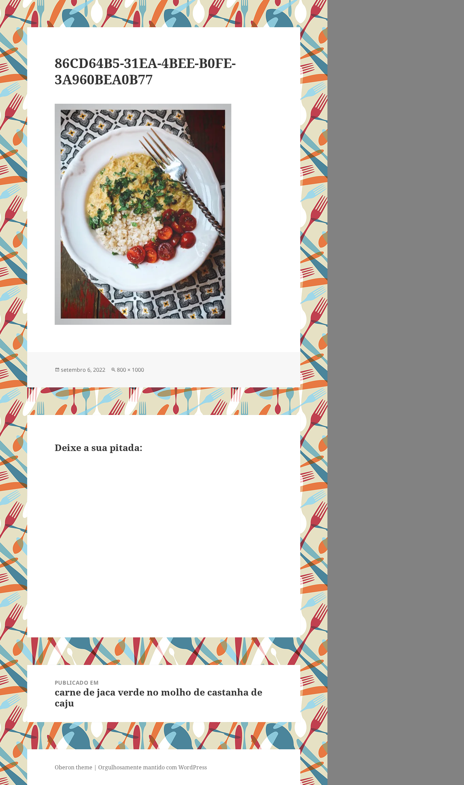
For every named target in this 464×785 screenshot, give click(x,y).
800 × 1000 (130, 369)
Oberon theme (73, 767)
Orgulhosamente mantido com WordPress (152, 767)
